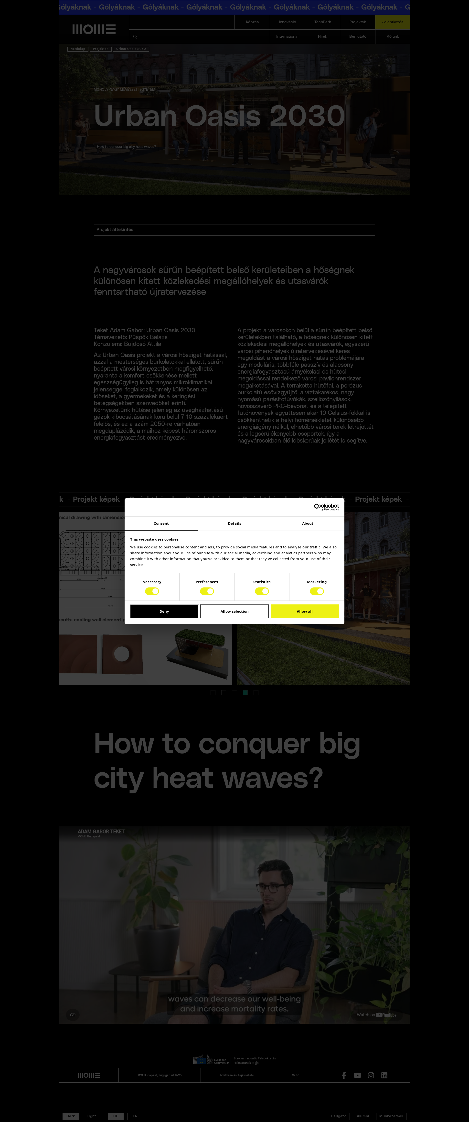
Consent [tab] (161, 523)
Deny (164, 611)
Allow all (305, 611)
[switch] (207, 591)
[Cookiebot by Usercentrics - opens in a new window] (317, 507)
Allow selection (235, 611)
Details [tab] (234, 523)
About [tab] (308, 523)
